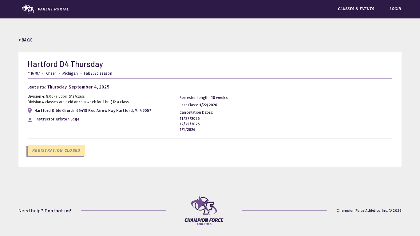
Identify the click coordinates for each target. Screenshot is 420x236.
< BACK (25, 40)
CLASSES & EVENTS (356, 8)
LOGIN (396, 8)
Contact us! (58, 210)
